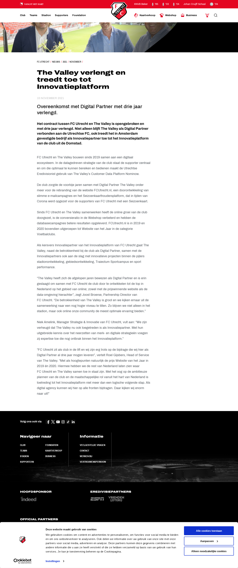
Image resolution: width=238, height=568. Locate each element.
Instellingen (53, 561)
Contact (84, 450)
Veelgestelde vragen (92, 445)
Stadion (24, 456)
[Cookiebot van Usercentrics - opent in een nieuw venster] (22, 561)
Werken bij (86, 456)
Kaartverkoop (53, 450)
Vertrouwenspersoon (93, 461)
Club (22, 445)
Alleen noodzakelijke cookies (209, 551)
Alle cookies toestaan (209, 530)
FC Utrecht (43, 61)
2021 (65, 61)
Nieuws (56, 61)
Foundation (51, 445)
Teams (23, 450)
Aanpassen (207, 540)
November (75, 61)
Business (50, 456)
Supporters (27, 461)
